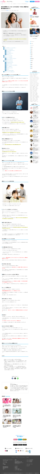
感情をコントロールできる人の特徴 (8, 49)
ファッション (36, 82)
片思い (32, 60)
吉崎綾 (33, 87)
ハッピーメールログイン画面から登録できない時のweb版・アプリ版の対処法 (34, 16)
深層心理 (15, 10)
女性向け (37, 88)
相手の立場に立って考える (9, 67)
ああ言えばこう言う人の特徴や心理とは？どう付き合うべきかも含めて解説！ (17, 416)
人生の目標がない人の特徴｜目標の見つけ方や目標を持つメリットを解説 (17, 426)
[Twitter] (15, 378)
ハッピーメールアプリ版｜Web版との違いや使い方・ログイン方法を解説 (34, 36)
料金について (4, 463)
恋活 (31, 56)
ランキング (37, 84)
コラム (32, 43)
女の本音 (34, 88)
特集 (31, 64)
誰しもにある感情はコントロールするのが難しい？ (10, 47)
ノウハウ (10, 10)
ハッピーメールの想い (5, 462)
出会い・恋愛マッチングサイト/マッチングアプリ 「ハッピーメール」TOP (8, 460)
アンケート (32, 41)
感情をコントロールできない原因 (8, 55)
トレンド (32, 45)
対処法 (12, 10)
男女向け (17, 10)
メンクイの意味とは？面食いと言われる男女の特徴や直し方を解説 (7, 406)
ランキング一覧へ (35, 38)
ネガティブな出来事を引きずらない (10, 50)
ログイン (24, 439)
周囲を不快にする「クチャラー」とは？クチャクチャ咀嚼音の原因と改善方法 (17, 406)
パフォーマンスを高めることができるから (10, 58)
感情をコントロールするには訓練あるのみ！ (9, 71)
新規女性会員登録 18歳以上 (5, 466)
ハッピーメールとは (5, 461)
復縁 (36, 89)
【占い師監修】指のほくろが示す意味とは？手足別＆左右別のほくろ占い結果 (34, 26)
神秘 (31, 66)
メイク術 (37, 83)
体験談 (37, 85)
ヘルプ (3, 469)
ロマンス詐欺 (32, 85)
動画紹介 (34, 86)
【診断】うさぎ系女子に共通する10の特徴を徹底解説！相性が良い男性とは (7, 416)
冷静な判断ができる (8, 51)
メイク (34, 83)
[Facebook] (12, 378)
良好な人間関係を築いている (9, 53)
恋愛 (31, 54)
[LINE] (18, 378)
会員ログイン (4, 468)
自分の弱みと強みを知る (8, 63)
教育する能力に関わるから (9, 59)
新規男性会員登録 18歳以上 (5, 467)
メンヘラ (31, 84)
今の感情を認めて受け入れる (9, 62)
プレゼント (32, 83)
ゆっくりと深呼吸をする (8, 66)
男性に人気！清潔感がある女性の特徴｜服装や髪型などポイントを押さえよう (7, 426)
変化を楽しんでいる (8, 54)
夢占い (36, 87)
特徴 (7, 10)
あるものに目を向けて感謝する (9, 70)
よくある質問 (4, 464)
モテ (34, 84)
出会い (31, 15)
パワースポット (32, 82)
